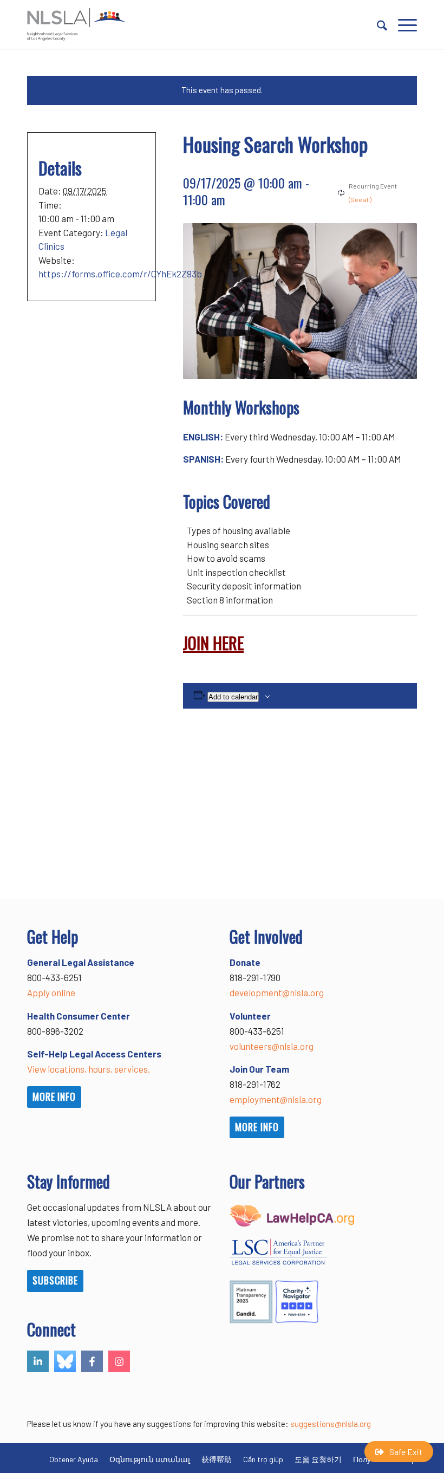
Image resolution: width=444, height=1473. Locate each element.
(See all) (360, 199)
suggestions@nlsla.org (330, 1424)
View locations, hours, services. (88, 1068)
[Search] (376, 24)
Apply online (51, 992)
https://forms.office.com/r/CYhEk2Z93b (120, 273)
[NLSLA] (76, 24)
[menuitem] (376, 24)
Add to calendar (233, 697)
